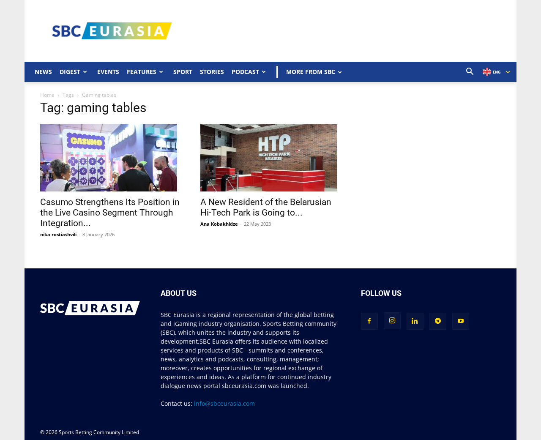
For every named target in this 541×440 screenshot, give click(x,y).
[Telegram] (437, 321)
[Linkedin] (415, 321)
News (43, 72)
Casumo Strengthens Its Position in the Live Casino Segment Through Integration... (110, 212)
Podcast (245, 72)
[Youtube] (460, 321)
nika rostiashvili (58, 234)
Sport (182, 72)
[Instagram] (392, 320)
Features (141, 72)
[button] (470, 72)
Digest (70, 72)
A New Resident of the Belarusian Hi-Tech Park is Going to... (265, 207)
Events (108, 72)
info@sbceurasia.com (224, 403)
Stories (212, 72)
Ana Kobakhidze (219, 224)
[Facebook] (369, 321)
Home (47, 94)
